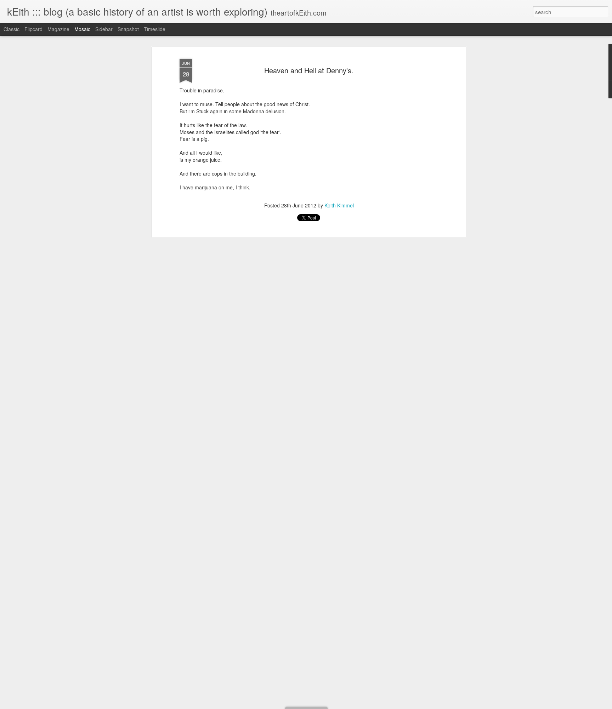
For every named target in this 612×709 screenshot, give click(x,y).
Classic (11, 29)
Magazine (58, 29)
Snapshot (128, 29)
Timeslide (154, 29)
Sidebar (104, 29)
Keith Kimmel (339, 205)
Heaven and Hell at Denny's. (308, 70)
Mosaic (82, 29)
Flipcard (33, 29)
